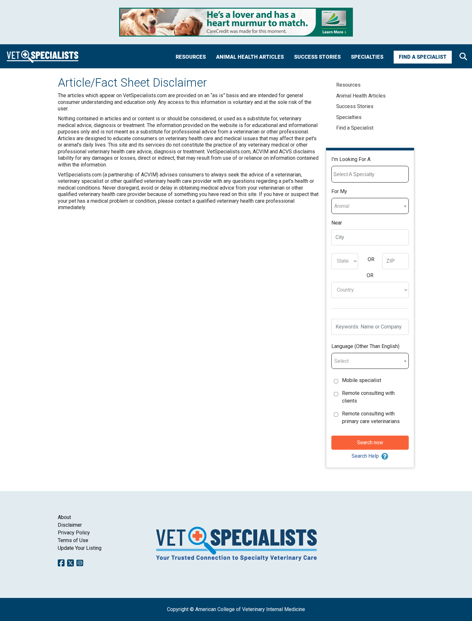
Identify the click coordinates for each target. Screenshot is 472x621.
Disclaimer (70, 525)
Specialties (367, 57)
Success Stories (317, 57)
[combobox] (370, 174)
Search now (370, 442)
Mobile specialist (361, 380)
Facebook (61, 563)
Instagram (79, 563)
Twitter (70, 563)
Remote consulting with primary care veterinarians (371, 417)
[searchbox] (370, 174)
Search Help (365, 456)
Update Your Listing (79, 548)
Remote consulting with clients (368, 397)
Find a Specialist (423, 57)
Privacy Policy (74, 533)
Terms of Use (73, 540)
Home (42, 56)
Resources (191, 57)
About (64, 517)
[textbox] (370, 206)
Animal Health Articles (250, 57)
